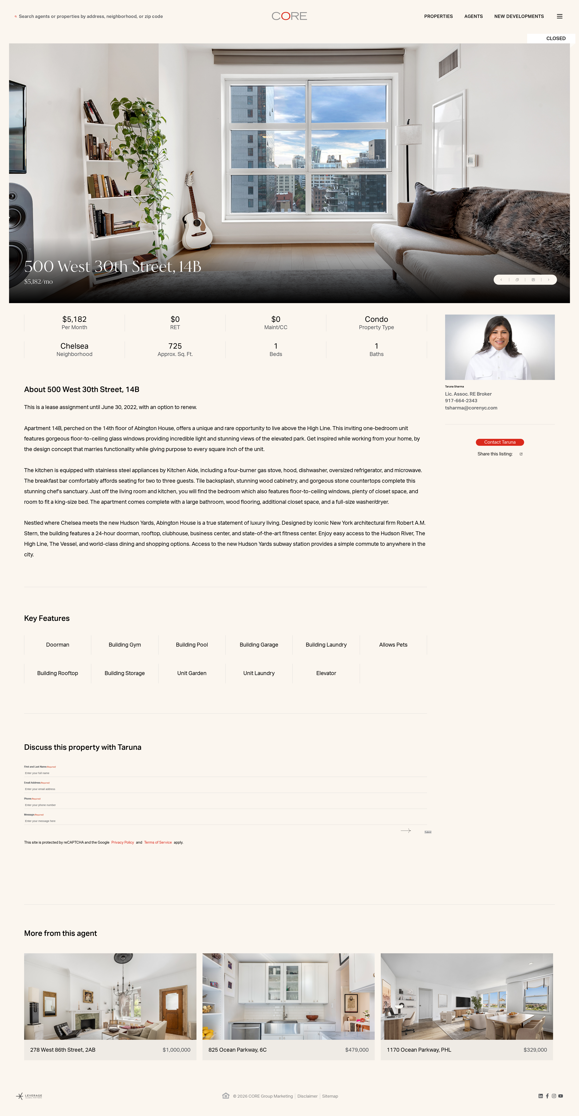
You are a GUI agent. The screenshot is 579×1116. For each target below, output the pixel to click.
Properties (438, 16)
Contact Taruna (500, 442)
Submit (428, 832)
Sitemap (330, 1096)
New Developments (519, 16)
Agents (473, 16)
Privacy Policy (122, 842)
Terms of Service (158, 842)
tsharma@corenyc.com (471, 408)
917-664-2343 (461, 400)
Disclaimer (307, 1096)
